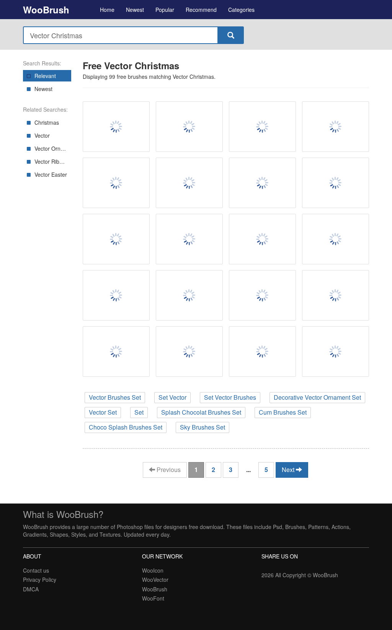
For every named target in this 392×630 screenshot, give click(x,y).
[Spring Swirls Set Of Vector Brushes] (335, 295)
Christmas (46, 122)
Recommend (201, 9)
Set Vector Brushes (230, 397)
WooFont (153, 598)
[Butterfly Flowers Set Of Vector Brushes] (189, 239)
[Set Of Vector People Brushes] (116, 239)
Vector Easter (50, 174)
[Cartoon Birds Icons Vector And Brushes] (262, 351)
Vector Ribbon (51, 161)
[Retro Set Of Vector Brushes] (116, 295)
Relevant (45, 76)
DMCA (31, 589)
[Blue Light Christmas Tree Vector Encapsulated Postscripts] (189, 126)
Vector (42, 135)
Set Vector (172, 397)
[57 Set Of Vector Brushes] (335, 239)
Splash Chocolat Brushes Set (201, 412)
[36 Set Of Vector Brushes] (262, 239)
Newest (135, 9)
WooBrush (46, 9)
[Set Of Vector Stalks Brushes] (262, 126)
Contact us (36, 570)
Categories (241, 9)
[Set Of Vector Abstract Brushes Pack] (262, 295)
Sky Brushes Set (202, 427)
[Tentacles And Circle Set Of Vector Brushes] (335, 183)
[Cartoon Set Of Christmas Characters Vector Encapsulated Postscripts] (116, 126)
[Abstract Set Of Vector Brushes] (335, 126)
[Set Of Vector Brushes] (189, 183)
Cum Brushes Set (283, 412)
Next (289, 469)
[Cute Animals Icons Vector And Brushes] (335, 351)
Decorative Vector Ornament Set (317, 397)
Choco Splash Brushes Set (125, 427)
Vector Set (103, 412)
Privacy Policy (39, 579)
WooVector (155, 579)
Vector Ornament (52, 148)
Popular (164, 9)
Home (107, 9)
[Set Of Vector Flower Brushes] (189, 351)
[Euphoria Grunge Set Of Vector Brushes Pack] (189, 295)
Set (139, 412)
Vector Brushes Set (115, 397)
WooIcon (152, 570)
